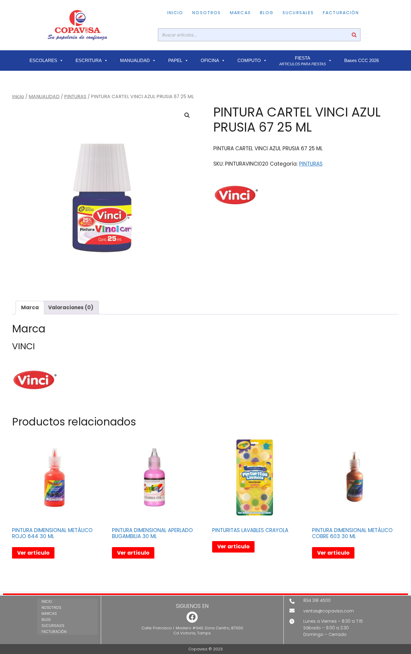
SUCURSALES (298, 13)
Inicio (18, 96)
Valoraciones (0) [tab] (70, 307)
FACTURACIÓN (341, 13)
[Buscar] (354, 35)
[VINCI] (235, 196)
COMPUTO (249, 60)
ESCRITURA (89, 60)
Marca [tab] (30, 307)
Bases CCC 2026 (361, 60)
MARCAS (240, 13)
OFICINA (210, 60)
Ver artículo (33, 552)
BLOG (266, 13)
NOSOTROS (206, 13)
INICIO (175, 13)
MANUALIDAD (135, 60)
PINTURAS (75, 96)
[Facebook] (192, 617)
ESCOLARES (43, 60)
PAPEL (175, 60)
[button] (187, 115)
